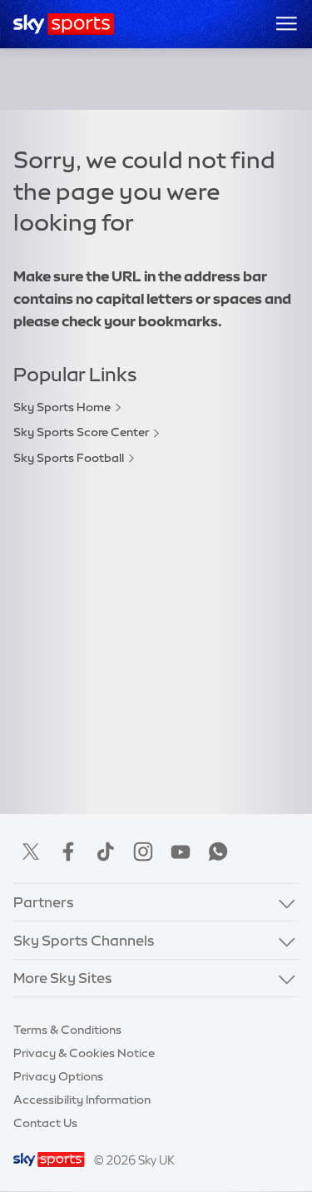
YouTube (180, 852)
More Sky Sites (62, 978)
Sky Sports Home (62, 407)
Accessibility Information (82, 1099)
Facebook (68, 852)
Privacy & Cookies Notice (84, 1053)
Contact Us (45, 1123)
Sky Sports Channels (84, 940)
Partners (43, 902)
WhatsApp (218, 852)
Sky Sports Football (68, 458)
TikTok (105, 852)
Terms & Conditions (67, 1030)
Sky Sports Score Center (81, 432)
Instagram (143, 852)
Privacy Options (58, 1076)
